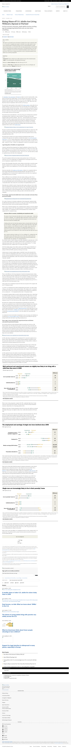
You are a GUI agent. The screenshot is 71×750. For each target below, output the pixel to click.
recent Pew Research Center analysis (14, 560)
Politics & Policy (5, 693)
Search (49, 6)
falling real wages (32, 470)
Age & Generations (5, 704)
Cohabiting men (16, 309)
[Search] (68, 7)
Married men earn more (22, 308)
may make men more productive (13, 311)
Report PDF (6, 670)
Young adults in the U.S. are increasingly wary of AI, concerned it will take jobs (20, 660)
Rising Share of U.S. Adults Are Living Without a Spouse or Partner (16, 675)
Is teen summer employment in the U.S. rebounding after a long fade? (19, 666)
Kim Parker (11, 36)
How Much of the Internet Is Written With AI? (14, 654)
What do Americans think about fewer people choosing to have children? (17, 631)
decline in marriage (26, 105)
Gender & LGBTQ (5, 707)
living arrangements (11, 97)
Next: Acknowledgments (20, 536)
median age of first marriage (18, 170)
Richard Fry (5, 36)
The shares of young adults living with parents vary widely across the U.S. (19, 615)
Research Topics (7, 11)
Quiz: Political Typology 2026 (10, 657)
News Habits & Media (6, 717)
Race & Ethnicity (5, 700)
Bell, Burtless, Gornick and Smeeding (29, 560)
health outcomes (18, 124)
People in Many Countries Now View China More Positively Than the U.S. (20, 664)
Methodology (6, 677)
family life (19, 97)
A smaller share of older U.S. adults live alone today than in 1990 (19, 593)
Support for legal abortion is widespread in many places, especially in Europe (18, 646)
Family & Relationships (6, 708)
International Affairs (6, 695)
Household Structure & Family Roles (10, 577)
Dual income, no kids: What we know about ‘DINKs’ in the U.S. (19, 605)
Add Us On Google (6, 34)
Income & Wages (18, 577)
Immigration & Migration (6, 697)
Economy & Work (5, 710)
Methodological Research (7, 720)
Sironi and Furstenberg (7, 561)
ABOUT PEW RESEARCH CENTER (7, 741)
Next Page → (20, 543)
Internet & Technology (6, 715)
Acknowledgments (7, 676)
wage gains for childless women (13, 316)
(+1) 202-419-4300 (5, 689)
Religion (3, 702)
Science (3, 713)
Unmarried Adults (24, 577)
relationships (5, 97)
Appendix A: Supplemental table (10, 678)
